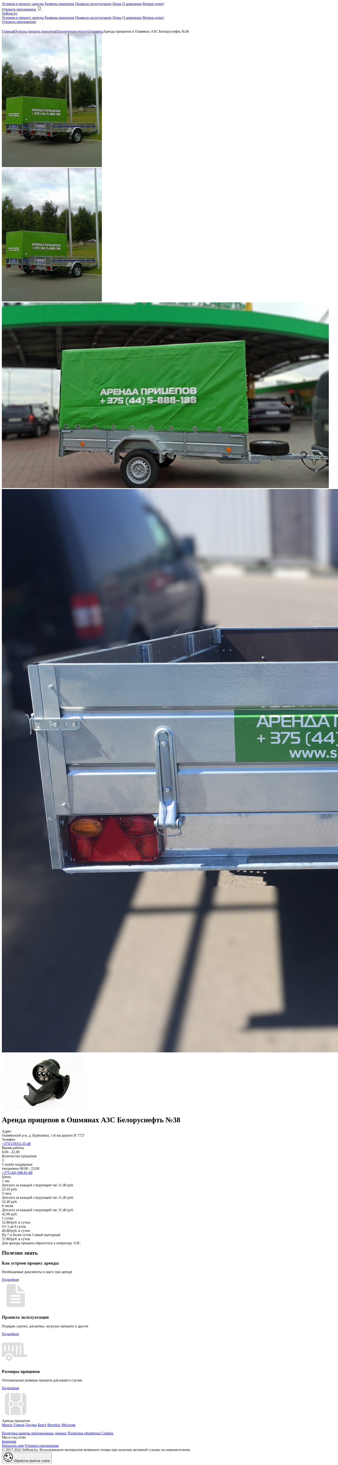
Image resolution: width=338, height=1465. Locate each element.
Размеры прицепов (59, 4)
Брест (42, 1425)
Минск (7, 1425)
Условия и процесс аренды (23, 4)
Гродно (31, 1425)
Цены (116, 4)
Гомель (19, 1425)
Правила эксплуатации (93, 4)
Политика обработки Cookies (90, 1433)
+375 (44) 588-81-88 (17, 1173)
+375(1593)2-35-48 (16, 1144)
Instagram (9, 1441)
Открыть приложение (19, 22)
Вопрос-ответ (153, 4)
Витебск (53, 1425)
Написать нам (13, 1446)
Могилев (68, 1425)
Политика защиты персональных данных (34, 1433)
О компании (132, 4)
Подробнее (10, 1280)
